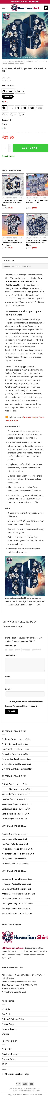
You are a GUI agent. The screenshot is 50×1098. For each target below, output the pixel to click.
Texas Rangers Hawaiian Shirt (15, 818)
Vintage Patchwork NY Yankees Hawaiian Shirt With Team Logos (12, 242)
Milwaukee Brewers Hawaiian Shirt (17, 879)
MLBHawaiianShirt (13, 284)
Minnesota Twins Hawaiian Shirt (16, 794)
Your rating (10, 645)
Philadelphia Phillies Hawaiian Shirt (17, 848)
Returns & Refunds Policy (13, 1019)
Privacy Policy (8, 1024)
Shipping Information (11, 1054)
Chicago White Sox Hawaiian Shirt (16, 764)
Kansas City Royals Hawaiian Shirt (16, 789)
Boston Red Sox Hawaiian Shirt (15, 744)
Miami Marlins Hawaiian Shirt (14, 839)
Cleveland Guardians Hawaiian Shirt (17, 768)
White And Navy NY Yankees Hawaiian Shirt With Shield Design (12, 202)
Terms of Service (9, 1029)
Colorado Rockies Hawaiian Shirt (16, 898)
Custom (5, 120)
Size (4, 102)
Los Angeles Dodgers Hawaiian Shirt (17, 903)
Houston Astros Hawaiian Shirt (15, 799)
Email (8, 689)
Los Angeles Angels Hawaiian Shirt (17, 804)
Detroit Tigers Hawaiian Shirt (14, 784)
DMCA (4, 1064)
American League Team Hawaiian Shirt (25, 61)
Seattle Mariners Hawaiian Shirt (15, 813)
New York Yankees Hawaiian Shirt (24, 62)
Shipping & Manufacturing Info (17, 266)
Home (4, 61)
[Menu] (3, 8)
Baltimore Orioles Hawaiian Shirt (16, 739)
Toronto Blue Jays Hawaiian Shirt (16, 759)
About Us (6, 1009)
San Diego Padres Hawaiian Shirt (16, 908)
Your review (10, 655)
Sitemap (5, 1033)
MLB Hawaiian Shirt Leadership (15, 1073)
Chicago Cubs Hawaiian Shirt (14, 858)
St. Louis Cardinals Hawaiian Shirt (16, 888)
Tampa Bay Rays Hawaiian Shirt (15, 754)
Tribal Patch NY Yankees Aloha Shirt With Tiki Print (37, 201)
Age (4, 85)
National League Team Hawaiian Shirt (25, 1090)
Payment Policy (8, 1059)
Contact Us (7, 1049)
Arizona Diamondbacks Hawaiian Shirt (18, 893)
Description (9, 260)
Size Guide (6, 1014)
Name (8, 676)
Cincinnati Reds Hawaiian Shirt (15, 863)
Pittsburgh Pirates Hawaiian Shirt (16, 883)
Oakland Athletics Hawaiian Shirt (16, 808)
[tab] (25, 260)
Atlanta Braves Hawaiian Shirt (15, 834)
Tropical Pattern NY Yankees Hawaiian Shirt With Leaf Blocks (36, 242)
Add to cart (30, 147)
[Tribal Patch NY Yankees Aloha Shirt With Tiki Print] (37, 185)
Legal (4, 1069)
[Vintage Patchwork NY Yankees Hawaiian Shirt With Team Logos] (13, 225)
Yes (5, 124)
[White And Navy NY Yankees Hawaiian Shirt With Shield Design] (13, 185)
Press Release (8, 156)
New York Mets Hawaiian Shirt (15, 843)
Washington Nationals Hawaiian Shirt (18, 853)
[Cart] (46, 8)
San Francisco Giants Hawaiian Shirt (17, 913)
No (5, 128)
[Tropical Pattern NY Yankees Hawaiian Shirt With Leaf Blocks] (37, 225)
